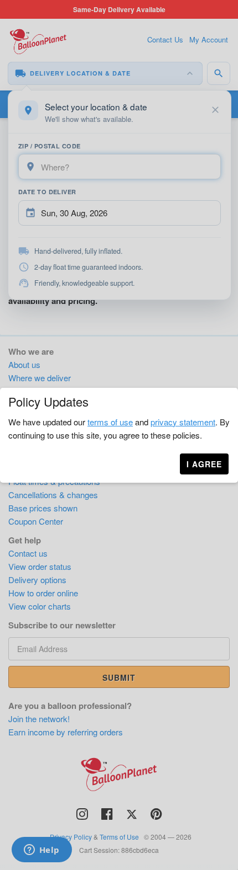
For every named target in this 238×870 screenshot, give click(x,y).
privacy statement (183, 422)
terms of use (110, 422)
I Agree (204, 463)
